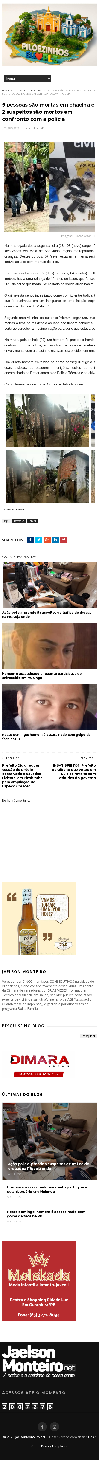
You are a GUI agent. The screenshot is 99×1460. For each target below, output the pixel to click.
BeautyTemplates (54, 1446)
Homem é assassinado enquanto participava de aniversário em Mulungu (42, 676)
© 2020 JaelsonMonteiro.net (24, 1437)
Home (6, 90)
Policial (36, 90)
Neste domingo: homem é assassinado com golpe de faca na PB (46, 737)
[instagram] (54, 1427)
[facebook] (42, 1427)
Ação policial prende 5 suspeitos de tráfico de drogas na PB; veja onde (46, 614)
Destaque (20, 90)
